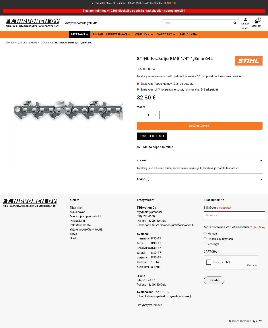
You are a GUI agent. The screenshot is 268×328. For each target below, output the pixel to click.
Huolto (74, 238)
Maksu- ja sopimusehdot (85, 216)
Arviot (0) (143, 179)
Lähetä (214, 280)
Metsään (78, 34)
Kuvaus (142, 160)
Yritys (73, 234)
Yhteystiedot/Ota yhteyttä (81, 23)
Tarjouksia (188, 34)
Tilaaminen (76, 208)
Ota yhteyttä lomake (149, 305)
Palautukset (77, 221)
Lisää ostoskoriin (199, 126)
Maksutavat (77, 212)
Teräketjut (44, 42)
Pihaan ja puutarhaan (110, 34)
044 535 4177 (146, 280)
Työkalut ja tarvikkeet (27, 42)
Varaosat (164, 34)
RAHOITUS (170, 3)
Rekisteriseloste (80, 225)
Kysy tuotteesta (152, 136)
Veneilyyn (142, 34)
